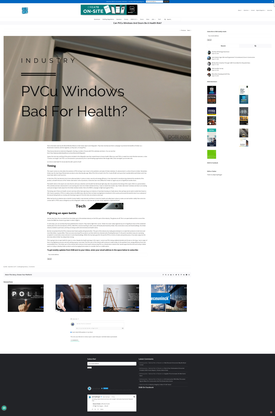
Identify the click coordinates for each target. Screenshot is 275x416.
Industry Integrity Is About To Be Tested (160, 384)
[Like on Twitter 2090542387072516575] (98, 409)
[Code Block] (91, 328)
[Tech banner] (97, 203)
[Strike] (83, 328)
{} (94, 328)
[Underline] (81, 328)
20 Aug (113, 396)
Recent (223, 46)
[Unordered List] (87, 328)
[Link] (93, 328)
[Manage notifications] (271, 412)
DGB (6, 266)
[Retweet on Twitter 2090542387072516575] (95, 409)
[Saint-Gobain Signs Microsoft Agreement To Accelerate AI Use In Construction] (209, 57)
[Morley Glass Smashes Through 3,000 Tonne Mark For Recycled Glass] (209, 63)
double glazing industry (22, 266)
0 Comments (32, 266)
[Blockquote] (89, 328)
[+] (97, 328)
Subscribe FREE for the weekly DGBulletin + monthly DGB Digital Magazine (125, 1)
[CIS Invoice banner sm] (109, 5)
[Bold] (77, 328)
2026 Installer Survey (217, 68)
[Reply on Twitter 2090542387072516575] (93, 409)
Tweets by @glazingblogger (214, 174)
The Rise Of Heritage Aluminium (220, 52)
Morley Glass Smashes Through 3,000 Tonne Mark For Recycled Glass (231, 63)
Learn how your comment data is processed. (104, 337)
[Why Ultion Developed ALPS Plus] (209, 74)
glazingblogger (96, 397)
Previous (183, 30)
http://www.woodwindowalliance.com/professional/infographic (67, 153)
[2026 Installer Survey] (209, 68)
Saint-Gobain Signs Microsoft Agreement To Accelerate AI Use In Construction (233, 57)
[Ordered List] (85, 328)
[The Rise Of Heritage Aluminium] (209, 51)
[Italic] (79, 328)
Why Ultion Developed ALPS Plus (221, 74)
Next (188, 30)
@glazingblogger (106, 396)
